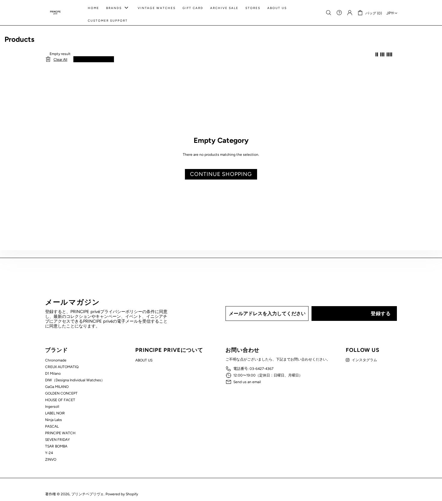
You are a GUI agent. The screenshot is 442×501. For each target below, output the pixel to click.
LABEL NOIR (55, 413)
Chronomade (55, 360)
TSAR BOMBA (56, 446)
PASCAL (52, 426)
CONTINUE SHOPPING (221, 174)
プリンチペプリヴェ (55, 12)
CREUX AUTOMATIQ (61, 367)
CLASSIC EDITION (91, 59)
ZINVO (50, 459)
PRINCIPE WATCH (60, 433)
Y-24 (49, 453)
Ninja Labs (53, 420)
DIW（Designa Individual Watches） (75, 380)
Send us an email (247, 382)
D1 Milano (53, 373)
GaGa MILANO (57, 387)
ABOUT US (143, 360)
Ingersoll (52, 406)
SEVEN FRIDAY (57, 440)
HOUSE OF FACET (60, 400)
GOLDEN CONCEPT (61, 393)
